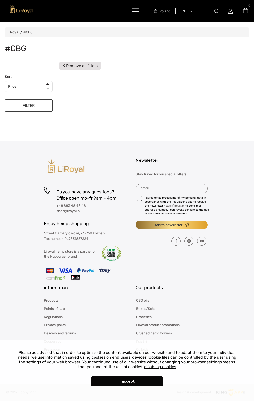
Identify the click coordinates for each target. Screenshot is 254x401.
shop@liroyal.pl (68, 211)
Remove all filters (82, 65)
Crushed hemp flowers (154, 333)
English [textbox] (182, 11)
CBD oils (142, 300)
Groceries (144, 317)
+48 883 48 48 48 (71, 206)
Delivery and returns (60, 333)
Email (145, 188)
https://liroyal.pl (174, 205)
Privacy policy (55, 325)
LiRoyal (13, 32)
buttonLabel (135, 11)
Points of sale (54, 309)
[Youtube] (201, 241)
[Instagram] (188, 241)
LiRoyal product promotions (158, 325)
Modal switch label (216, 11)
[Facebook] (176, 241)
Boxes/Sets (145, 309)
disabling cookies (160, 366)
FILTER (29, 105)
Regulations (53, 317)
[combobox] (162, 11)
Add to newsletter (168, 225)
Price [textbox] (12, 86)
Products (51, 300)
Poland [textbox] (164, 11)
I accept (127, 381)
